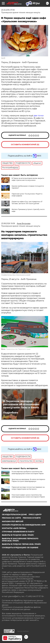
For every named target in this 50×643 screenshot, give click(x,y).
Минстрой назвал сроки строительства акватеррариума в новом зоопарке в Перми (28, 496)
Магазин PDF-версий (12, 521)
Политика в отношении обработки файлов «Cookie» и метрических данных (21, 608)
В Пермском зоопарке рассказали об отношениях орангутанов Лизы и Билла (21, 404)
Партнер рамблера (23, 631)
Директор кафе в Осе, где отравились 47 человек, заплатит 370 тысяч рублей (27, 202)
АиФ (3, 58)
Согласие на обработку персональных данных (22, 600)
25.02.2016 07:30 (8, 10)
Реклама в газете (32, 518)
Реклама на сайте (11, 518)
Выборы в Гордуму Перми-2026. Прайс (21, 544)
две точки (39, 115)
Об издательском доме (14, 514)
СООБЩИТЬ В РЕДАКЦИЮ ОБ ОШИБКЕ (20, 547)
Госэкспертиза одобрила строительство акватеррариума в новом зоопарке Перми (28, 472)
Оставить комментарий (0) (25, 144)
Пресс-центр (35, 514)
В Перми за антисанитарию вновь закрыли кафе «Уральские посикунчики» (28, 179)
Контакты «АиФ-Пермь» (14, 528)
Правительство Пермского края (15, 275)
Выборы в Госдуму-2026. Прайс (18, 535)
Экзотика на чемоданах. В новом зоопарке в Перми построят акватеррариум (28, 480)
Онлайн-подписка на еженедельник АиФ (24, 525)
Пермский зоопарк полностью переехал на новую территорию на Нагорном (28, 488)
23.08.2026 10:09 (8, 223)
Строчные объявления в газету (18, 532)
